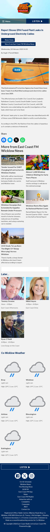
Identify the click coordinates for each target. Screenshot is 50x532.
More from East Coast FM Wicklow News (19, 44)
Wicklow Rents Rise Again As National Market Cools (37, 207)
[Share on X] (16, 140)
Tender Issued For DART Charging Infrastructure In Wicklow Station (12, 170)
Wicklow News (25, 484)
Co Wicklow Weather (13, 353)
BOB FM (26, 489)
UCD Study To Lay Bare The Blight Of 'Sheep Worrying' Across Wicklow (11, 250)
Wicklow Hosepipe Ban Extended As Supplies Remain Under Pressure (11, 208)
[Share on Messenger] (10, 140)
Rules (26, 494)
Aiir (29, 526)
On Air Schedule (26, 482)
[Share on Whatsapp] (22, 140)
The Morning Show (26, 487)
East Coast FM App (26, 492)
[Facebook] (18, 476)
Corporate (25, 504)
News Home (9, 40)
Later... (5, 274)
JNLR (25, 507)
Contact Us (25, 509)
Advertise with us (25, 499)
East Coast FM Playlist (26, 497)
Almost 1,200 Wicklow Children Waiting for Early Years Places (37, 175)
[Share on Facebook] (3, 140)
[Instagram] (32, 476)
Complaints (26, 502)
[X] (25, 476)
